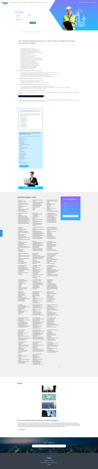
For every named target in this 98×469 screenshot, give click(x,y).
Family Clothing (49, 248)
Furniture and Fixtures (50, 258)
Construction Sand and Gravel (37, 234)
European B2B (49, 241)
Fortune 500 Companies (36, 261)
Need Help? (1, 233)
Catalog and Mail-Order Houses (38, 223)
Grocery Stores (20, 274)
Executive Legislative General (51, 244)
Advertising (20, 202)
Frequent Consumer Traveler (51, 254)
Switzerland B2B (35, 346)
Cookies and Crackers (36, 236)
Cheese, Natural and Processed (52, 215)
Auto (33, 210)
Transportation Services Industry (52, 348)
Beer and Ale (49, 206)
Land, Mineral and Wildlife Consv (38, 283)
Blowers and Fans (50, 210)
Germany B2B (20, 271)
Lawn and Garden (35, 285)
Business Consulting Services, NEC (23, 223)
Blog (40, 2)
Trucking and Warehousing (51, 352)
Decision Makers (49, 233)
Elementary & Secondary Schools (38, 245)
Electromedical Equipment (37, 243)
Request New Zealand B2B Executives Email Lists (30, 96)
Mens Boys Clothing (36, 292)
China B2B (20, 228)
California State (35, 217)
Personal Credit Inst (50, 307)
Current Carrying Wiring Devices (52, 228)
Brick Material (23, 118)
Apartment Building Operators (37, 205)
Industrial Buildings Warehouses (52, 271)
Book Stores (20, 215)
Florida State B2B (35, 253)
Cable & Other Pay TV (36, 216)
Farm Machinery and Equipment (52, 250)
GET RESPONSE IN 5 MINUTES (70, 216)
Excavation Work (49, 243)
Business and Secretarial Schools (23, 222)
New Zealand (20, 304)
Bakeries (48, 203)
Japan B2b (20, 286)
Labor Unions (35, 281)
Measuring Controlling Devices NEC (24, 298)
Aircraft (19, 208)
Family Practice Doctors (50, 249)
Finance (19, 257)
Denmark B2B (49, 234)
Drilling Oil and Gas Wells (22, 244)
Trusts (19, 354)
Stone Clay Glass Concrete (22, 351)
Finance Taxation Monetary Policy (23, 258)
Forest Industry (35, 260)
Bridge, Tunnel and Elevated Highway (24, 220)
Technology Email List (25, 2)
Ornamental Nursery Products (37, 305)
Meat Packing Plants (21, 299)
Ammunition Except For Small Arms (38, 202)
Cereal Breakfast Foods (50, 213)
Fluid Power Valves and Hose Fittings (38, 256)
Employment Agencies (36, 246)
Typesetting (20, 355)
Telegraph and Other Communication (38, 350)
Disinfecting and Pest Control (22, 242)
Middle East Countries (36, 295)
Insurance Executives (21, 281)
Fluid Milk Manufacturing (36, 255)
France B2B (34, 263)
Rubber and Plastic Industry (22, 339)
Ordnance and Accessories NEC (38, 304)
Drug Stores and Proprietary (22, 246)
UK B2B (19, 357)
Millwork (34, 296)
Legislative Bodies (50, 279)
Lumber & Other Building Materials (52, 286)
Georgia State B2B (21, 270)
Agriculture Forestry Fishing (22, 203)
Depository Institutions (50, 236)
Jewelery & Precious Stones (22, 287)
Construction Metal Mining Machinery (38, 233)
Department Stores (50, 235)
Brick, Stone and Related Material (23, 219)
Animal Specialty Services (37, 204)
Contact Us (44, 2)
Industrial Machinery (24, 119)
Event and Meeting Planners (51, 242)
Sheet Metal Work (24, 126)
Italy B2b (19, 285)
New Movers (49, 300)
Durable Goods (20, 249)
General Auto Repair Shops (22, 265)
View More (21, 429)
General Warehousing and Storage (23, 269)
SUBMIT (32, 22)
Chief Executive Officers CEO (51, 217)
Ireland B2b (20, 284)
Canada (34, 218)
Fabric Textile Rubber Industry (51, 245)
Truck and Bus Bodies (50, 350)
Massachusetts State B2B (22, 297)
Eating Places (20, 250)
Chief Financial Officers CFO (51, 218)
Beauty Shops (49, 205)
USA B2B (19, 360)
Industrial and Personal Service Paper (53, 270)
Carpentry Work (35, 222)
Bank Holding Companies (51, 204)
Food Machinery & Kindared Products (38, 257)
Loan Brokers (49, 282)
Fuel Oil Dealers (49, 257)
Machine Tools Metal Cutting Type (52, 287)
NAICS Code (46, 460)
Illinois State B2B (49, 267)
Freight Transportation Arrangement (52, 253)
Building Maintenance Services (23, 221)
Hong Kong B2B (35, 273)
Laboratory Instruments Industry (37, 282)
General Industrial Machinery (22, 267)
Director (19, 241)
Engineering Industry (36, 247)
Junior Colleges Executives (37, 279)
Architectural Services (36, 207)
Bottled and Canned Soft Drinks (23, 217)
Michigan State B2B (36, 294)
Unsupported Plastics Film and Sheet (24, 359)
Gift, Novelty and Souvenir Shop (23, 272)
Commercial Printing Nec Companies (24, 239)
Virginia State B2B (35, 356)
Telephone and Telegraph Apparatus (38, 351)
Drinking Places (20, 245)
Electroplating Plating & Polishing (38, 244)
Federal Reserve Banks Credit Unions (24, 255)
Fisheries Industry (21, 261)
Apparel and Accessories (36, 206)
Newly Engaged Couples (22, 305)
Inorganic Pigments (21, 279)
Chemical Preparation (50, 216)
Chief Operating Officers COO (51, 221)
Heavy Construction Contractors (38, 269)
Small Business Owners (50, 339)
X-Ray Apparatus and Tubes (37, 364)
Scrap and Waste (24, 124)
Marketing (19, 296)
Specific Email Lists (27, 31)
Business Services (35, 213)
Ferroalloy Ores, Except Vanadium (23, 256)
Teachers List (35, 348)
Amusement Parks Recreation (37, 203)
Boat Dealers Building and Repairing (52, 211)
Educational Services (21, 251)
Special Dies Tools (24, 120)
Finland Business (21, 259)
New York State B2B (50, 301)
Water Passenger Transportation (38, 359)
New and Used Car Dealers (51, 298)
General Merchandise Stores (22, 268)
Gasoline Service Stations (51, 263)
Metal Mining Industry (36, 293)
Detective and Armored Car (51, 237)
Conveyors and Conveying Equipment (38, 235)
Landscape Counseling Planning (38, 284)
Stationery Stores (21, 349)
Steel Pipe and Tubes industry (23, 350)
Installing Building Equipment (22, 280)
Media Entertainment (21, 300)
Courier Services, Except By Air (37, 238)
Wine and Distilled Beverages (37, 361)
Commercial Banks (21, 235)
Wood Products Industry (36, 363)
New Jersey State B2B (50, 299)
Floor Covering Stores (21, 263)
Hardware (34, 268)
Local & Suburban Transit (51, 283)
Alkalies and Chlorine (21, 210)
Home (21, 31)
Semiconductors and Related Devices (38, 339)
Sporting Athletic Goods (22, 348)
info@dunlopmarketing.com (85, 2)
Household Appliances (50, 265)
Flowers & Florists (35, 254)
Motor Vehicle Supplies (50, 291)
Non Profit (19, 309)
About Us (11, 2)
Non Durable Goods (21, 308)
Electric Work (35, 241)
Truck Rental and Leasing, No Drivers (53, 351)
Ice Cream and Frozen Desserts (52, 266)
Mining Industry (35, 297)
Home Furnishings (35, 272)
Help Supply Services (36, 270)
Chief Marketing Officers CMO (51, 220)
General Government (21, 266)
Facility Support (49, 247)
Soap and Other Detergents (51, 340)
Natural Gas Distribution (51, 295)
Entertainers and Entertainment (37, 248)
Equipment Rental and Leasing (37, 250)
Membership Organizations (37, 291)
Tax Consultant (35, 347)
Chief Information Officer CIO (51, 219)
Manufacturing (23, 121)
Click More (23, 166)
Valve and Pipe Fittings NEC (37, 354)
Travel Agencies (49, 349)
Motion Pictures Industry (36, 302)
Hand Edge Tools (24, 125)
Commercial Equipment (22, 236)
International (20, 282)
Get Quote (52, 460)
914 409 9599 (93, 2)
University (19, 358)
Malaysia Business (24, 117)
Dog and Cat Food (21, 243)
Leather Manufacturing (36, 287)
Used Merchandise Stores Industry (23, 361)
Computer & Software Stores (37, 231)
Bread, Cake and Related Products (23, 218)
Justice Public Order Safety (37, 280)
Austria (34, 209)
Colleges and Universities (22, 234)
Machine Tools (23, 123)
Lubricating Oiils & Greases (51, 285)
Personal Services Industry (51, 308)
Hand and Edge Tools (36, 267)
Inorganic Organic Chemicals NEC (52, 275)
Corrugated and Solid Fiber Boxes (38, 237)
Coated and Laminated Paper (23, 231)
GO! (64, 445)
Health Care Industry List (34, 2)
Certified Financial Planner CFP (52, 214)
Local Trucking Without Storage (52, 284)
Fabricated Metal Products (51, 246)
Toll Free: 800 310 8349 (30, 188)
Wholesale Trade (35, 360)
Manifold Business (21, 294)
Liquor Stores (49, 281)
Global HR (20, 273)
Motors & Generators (50, 292)
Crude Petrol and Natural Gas (51, 227)
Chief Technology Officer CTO (51, 222)
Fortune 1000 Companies (37, 262)
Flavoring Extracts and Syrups (23, 262)
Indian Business (49, 268)
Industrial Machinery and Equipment (52, 274)
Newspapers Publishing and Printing (24, 306)
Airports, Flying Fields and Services (23, 209)
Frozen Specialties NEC (51, 256)
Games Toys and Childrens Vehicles (52, 259)
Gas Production (49, 260)
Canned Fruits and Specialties (37, 221)
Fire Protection (20, 260)
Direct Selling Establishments (51, 238)
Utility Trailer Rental (21, 362)
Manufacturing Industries (22, 295)
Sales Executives (21, 340)
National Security (49, 296)
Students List (20, 352)
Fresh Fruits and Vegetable (51, 255)
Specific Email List (17, 2)
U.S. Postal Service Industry (22, 356)
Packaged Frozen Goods (36, 306)
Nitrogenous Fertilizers (21, 307)
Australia (34, 208)
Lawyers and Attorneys (36, 286)
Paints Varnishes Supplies (37, 309)
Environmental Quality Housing (37, 249)
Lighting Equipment (50, 280)
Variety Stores (35, 355)
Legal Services (35, 288)
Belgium (48, 207)
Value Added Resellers (21, 363)
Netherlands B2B (49, 297)
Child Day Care (20, 227)
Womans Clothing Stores (36, 362)
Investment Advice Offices (22, 283)
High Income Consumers (36, 271)
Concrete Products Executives (37, 232)
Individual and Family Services (52, 269)
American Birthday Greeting (22, 211)
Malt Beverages (20, 292)
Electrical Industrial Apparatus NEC (38, 242)
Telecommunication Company (37, 349)
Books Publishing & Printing (22, 216)
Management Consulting (22, 293)
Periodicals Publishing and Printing (52, 306)
